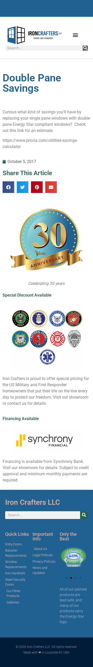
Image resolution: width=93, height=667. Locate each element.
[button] (75, 35)
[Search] (85, 48)
